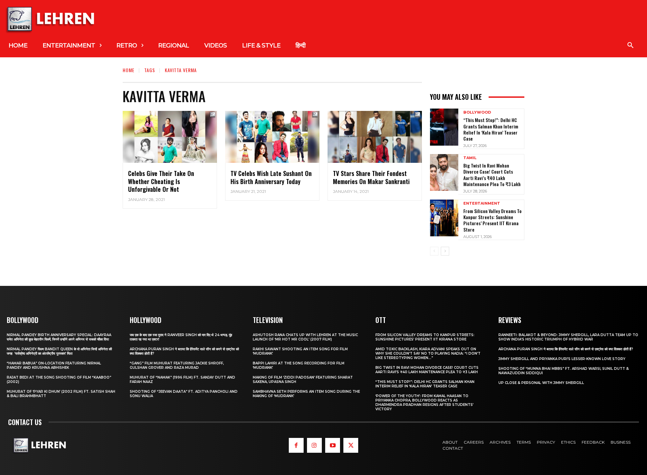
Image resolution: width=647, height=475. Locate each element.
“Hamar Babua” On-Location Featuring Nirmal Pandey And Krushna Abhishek (54, 365)
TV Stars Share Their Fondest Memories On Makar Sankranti (371, 177)
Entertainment (481, 203)
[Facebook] (296, 445)
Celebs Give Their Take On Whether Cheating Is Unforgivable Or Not (161, 181)
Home (128, 69)
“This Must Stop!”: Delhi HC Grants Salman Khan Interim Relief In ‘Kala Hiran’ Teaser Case (490, 129)
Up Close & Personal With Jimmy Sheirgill (541, 383)
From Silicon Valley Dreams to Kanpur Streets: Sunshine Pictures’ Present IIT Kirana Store (492, 220)
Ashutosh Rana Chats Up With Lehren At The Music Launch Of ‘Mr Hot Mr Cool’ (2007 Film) (305, 337)
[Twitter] (350, 445)
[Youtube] (332, 445)
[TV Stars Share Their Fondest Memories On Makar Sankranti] (375, 137)
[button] (630, 45)
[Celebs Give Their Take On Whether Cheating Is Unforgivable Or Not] (170, 137)
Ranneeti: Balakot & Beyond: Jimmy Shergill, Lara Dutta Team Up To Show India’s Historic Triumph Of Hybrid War (568, 337)
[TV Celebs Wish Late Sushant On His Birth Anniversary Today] (272, 137)
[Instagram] (314, 445)
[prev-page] (434, 251)
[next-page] (445, 251)
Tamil (469, 158)
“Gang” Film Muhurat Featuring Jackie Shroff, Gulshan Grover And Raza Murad (177, 365)
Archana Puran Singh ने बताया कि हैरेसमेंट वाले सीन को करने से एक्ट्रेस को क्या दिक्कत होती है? (565, 349)
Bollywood (477, 112)
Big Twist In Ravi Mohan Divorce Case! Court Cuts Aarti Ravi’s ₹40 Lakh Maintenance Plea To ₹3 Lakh (492, 174)
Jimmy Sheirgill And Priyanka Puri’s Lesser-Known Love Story (561, 359)
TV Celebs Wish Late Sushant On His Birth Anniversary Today (271, 177)
